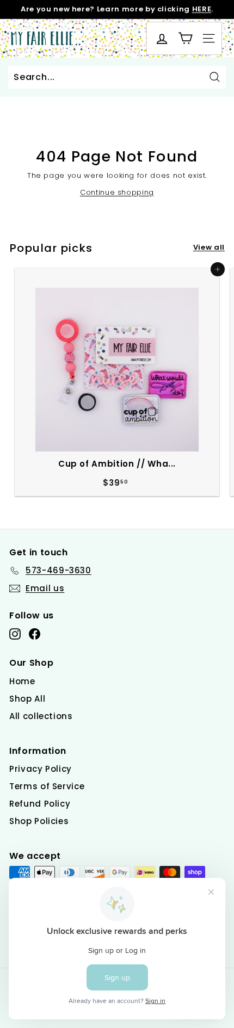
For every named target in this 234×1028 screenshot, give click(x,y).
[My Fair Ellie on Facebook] (34, 634)
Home (22, 681)
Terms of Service (46, 786)
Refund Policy (39, 803)
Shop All (27, 698)
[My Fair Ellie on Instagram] (15, 634)
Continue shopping (117, 192)
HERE (202, 9)
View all (209, 247)
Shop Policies (39, 821)
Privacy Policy (40, 769)
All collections (41, 716)
